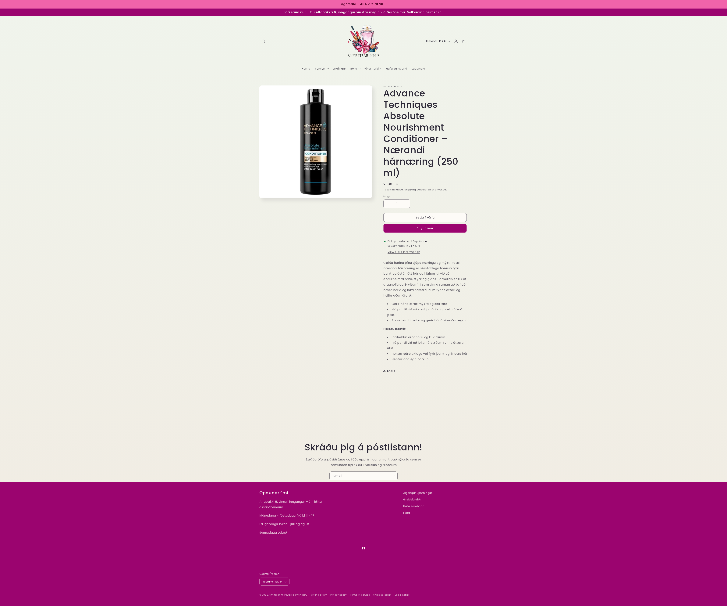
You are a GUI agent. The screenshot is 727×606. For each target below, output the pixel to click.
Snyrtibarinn (276, 595)
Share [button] (391, 371)
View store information (404, 252)
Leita (406, 513)
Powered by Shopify (295, 595)
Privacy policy (338, 594)
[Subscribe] (393, 475)
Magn (387, 196)
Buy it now (425, 228)
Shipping (410, 189)
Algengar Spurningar (417, 493)
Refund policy (319, 594)
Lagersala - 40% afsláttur (361, 4)
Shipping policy (382, 594)
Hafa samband (413, 506)
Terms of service (360, 594)
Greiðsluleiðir (412, 499)
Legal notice (402, 594)
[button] (263, 41)
